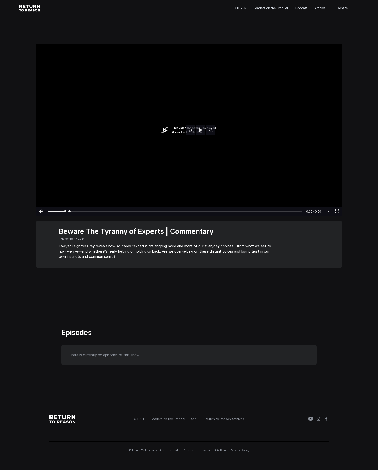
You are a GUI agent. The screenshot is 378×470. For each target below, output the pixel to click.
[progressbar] (313, 211)
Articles (320, 8)
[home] (30, 8)
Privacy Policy (240, 450)
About (195, 419)
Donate (342, 8)
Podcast (301, 8)
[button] (190, 130)
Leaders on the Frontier (271, 8)
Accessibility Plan (214, 450)
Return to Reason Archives (224, 419)
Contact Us (191, 450)
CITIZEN (241, 8)
